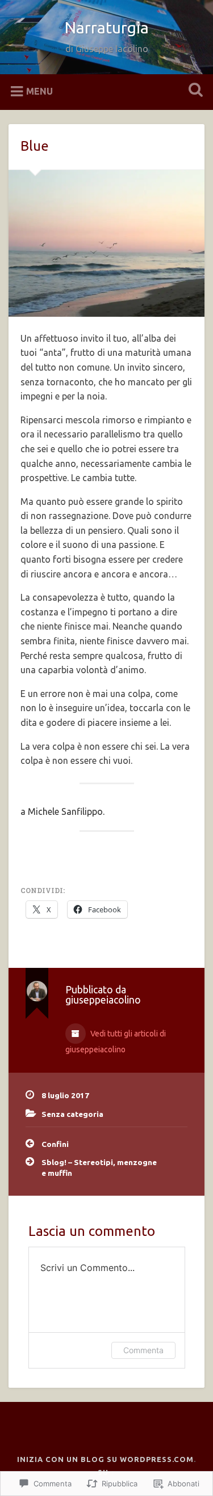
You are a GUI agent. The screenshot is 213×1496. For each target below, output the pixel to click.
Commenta (143, 1350)
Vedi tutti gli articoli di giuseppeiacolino (115, 1041)
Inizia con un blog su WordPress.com (105, 1459)
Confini (55, 1144)
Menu (39, 91)
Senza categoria (72, 1114)
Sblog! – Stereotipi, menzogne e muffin (99, 1167)
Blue (34, 146)
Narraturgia (107, 27)
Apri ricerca (193, 91)
